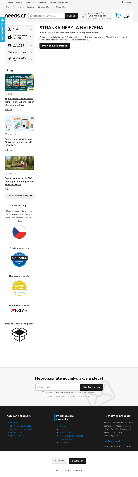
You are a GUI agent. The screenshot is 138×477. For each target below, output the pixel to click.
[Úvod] (15, 16)
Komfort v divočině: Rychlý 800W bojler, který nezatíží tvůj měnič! (19, 142)
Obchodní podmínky (14, 7)
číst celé (8, 109)
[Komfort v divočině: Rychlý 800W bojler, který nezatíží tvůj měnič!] (19, 123)
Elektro (16, 29)
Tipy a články (61, 7)
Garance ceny (66, 432)
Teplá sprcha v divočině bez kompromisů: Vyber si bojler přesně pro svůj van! (19, 102)
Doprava (9, 2)
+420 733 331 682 (97, 16)
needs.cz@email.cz (113, 441)
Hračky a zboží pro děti (20, 37)
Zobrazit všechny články (18, 195)
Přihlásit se (89, 387)
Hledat (71, 15)
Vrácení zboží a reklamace (36, 2)
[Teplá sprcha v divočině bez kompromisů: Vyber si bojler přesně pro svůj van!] (19, 83)
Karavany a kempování (18, 45)
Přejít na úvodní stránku (54, 45)
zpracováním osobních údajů (64, 393)
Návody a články (44, 7)
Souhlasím (77, 460)
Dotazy (19, 2)
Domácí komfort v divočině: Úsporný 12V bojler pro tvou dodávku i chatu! (19, 181)
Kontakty (30, 7)
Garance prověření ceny (58, 2)
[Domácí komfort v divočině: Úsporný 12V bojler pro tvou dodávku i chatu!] (19, 163)
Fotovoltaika (16, 432)
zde (80, 470)
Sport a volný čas (19, 59)
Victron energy (20, 52)
